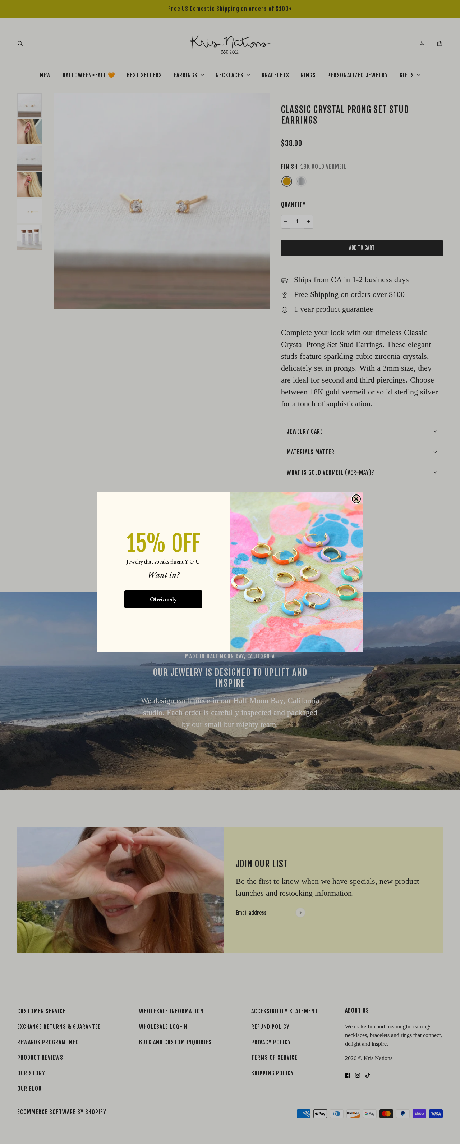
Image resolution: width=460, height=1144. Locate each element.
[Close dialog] (356, 499)
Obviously (163, 599)
